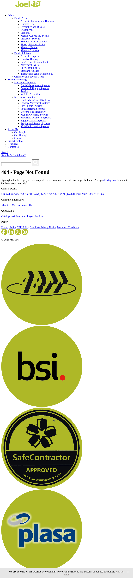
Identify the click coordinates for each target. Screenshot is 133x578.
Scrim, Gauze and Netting (34, 41)
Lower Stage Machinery (33, 111)
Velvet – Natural (29, 47)
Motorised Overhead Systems (36, 117)
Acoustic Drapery (30, 56)
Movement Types (30, 65)
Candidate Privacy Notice (43, 227)
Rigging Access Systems (33, 120)
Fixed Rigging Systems (33, 108)
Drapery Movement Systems (35, 103)
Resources (13, 144)
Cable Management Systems (35, 85)
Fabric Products (22, 18)
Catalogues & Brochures (13, 216)
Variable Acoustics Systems (35, 126)
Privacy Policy (8, 227)
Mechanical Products (25, 82)
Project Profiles (15, 141)
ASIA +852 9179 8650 (93, 194)
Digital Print (27, 29)
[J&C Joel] (21, 9)
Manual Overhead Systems (34, 114)
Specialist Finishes (30, 67)
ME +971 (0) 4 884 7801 (68, 194)
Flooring (25, 32)
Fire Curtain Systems (31, 105)
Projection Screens (30, 38)
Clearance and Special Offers (29, 76)
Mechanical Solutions (25, 97)
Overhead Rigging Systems (35, 88)
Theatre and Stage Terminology (37, 73)
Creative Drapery (29, 59)
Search (4, 152)
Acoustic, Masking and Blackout (37, 21)
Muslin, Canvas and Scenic (35, 35)
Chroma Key (27, 24)
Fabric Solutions (22, 53)
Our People (20, 132)
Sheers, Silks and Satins (33, 44)
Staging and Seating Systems (35, 123)
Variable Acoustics (30, 94)
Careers (18, 138)
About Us (13, 129)
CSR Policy (23, 227)
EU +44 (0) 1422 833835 (41, 194)
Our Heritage (21, 135)
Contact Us (13, 146)
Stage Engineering (17, 79)
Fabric (11, 15)
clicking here (109, 180)
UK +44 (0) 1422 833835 (14, 194)
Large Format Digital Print (34, 62)
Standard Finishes (30, 70)
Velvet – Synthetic (30, 50)
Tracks (24, 91)
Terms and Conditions (68, 227)
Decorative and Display (33, 27)
